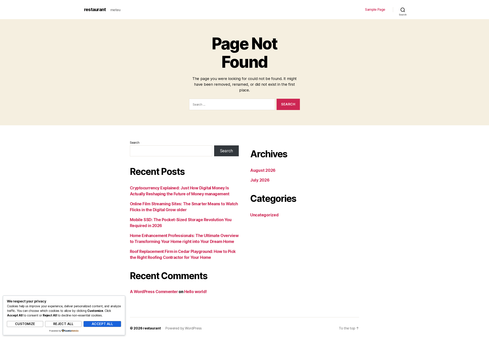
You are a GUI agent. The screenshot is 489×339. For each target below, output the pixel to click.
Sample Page (375, 9)
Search (134, 142)
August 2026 (262, 170)
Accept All (102, 324)
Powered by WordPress (183, 328)
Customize (25, 324)
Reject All (63, 324)
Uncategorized (264, 215)
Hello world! (195, 291)
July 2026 (260, 180)
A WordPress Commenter (154, 291)
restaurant (95, 9)
